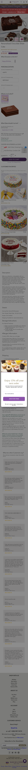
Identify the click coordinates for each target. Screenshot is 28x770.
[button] (14, 399)
